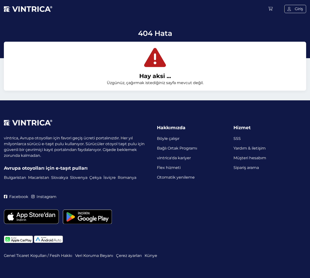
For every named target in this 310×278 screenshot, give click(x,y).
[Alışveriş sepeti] (270, 9)
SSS (237, 138)
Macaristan (38, 177)
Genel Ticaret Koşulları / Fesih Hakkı (38, 255)
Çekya (95, 177)
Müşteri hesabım (249, 158)
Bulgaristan (15, 177)
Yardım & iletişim (249, 148)
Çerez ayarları (129, 255)
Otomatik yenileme (176, 177)
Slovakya (59, 177)
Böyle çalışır (168, 138)
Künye (151, 255)
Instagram (46, 196)
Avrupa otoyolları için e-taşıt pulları (46, 168)
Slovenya (78, 177)
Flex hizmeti (169, 167)
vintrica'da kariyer (174, 158)
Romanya (127, 177)
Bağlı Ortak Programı (177, 148)
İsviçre (109, 177)
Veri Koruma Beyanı (94, 255)
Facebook (18, 196)
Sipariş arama (246, 167)
